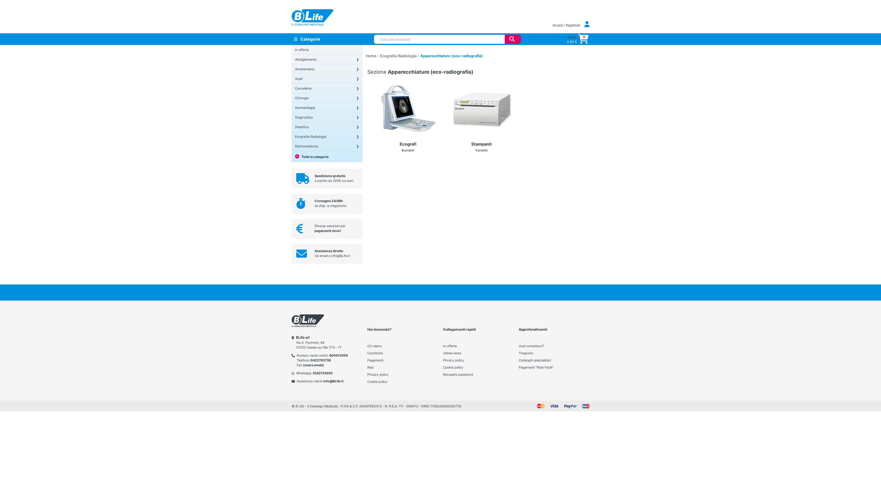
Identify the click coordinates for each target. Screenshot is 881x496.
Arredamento (305, 69)
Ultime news (452, 353)
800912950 (338, 355)
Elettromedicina (306, 146)
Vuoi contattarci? (531, 346)
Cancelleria (303, 88)
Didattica (302, 127)
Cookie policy (377, 381)
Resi (370, 367)
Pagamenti (375, 360)
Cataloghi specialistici (535, 360)
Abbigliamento (306, 59)
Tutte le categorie (315, 157)
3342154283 (322, 373)
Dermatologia (305, 108)
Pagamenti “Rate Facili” (536, 367)
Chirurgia (302, 98)
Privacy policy (377, 374)
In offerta (302, 50)
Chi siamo (374, 346)
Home (371, 56)
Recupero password (458, 374)
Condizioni (375, 353)
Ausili (299, 79)
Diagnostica (304, 117)
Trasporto (526, 353)
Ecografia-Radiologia (310, 136)
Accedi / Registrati (566, 25)
